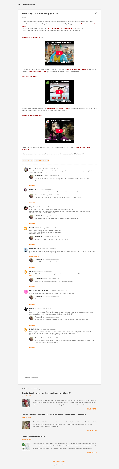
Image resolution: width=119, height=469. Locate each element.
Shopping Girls (34, 256)
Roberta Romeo (34, 228)
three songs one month (42, 160)
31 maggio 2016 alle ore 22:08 (49, 329)
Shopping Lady (34, 248)
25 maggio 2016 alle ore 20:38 (44, 271)
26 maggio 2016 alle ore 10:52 (59, 290)
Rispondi (32, 185)
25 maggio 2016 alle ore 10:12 (48, 228)
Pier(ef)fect (32, 189)
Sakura (31, 308)
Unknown (32, 271)
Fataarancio (29, 4)
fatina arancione (27, 160)
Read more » (92, 409)
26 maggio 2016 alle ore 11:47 (51, 278)
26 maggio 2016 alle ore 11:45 (51, 236)
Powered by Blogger (59, 461)
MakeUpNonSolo (34, 329)
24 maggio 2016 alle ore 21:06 (51, 168)
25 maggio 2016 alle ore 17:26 (48, 248)
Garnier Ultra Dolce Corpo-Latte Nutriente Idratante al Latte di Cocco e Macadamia (54, 415)
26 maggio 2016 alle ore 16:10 (43, 308)
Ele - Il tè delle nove (35, 168)
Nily (30, 207)
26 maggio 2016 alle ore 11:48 (51, 296)
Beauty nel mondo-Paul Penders (34, 436)
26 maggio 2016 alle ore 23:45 (51, 317)
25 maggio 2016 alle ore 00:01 (41, 207)
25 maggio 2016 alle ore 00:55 (51, 195)
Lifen (30, 275)
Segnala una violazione (59, 465)
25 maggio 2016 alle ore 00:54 (51, 175)
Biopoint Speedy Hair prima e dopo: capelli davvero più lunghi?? (46, 393)
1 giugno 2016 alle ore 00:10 (50, 338)
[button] (96, 13)
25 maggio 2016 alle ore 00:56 (51, 215)
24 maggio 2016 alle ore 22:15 (45, 189)
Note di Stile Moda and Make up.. (40, 290)
